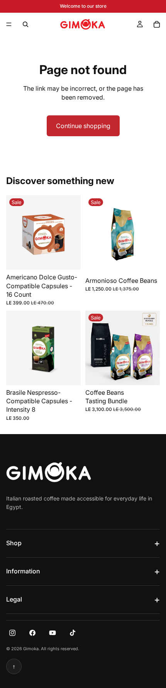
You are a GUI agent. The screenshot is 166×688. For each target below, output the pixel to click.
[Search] (25, 24)
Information (23, 571)
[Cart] (156, 24)
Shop (14, 543)
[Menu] (9, 24)
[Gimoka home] (48, 472)
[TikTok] (72, 633)
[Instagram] (12, 633)
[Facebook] (32, 633)
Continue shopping (83, 126)
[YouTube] (52, 633)
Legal (14, 599)
